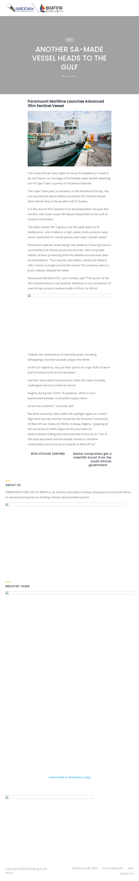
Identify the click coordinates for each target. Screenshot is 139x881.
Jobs (131, 868)
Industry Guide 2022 (84, 868)
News (69, 39)
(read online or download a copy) (69, 777)
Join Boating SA (113, 868)
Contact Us (127, 873)
